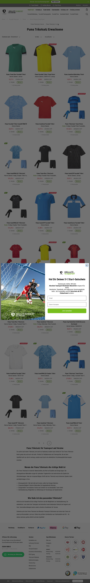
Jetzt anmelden (67, 311)
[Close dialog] (86, 265)
